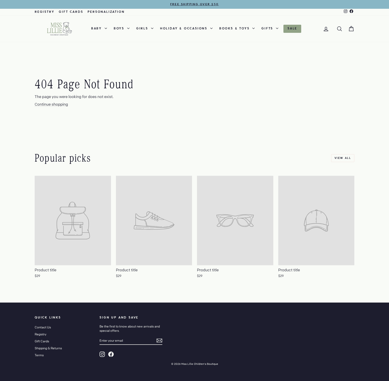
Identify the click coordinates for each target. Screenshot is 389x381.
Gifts (268, 28)
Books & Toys (235, 28)
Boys (120, 28)
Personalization (106, 11)
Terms (39, 355)
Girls (143, 28)
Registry (44, 11)
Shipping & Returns (48, 348)
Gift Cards (71, 11)
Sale (292, 28)
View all (343, 158)
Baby (97, 28)
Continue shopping (51, 104)
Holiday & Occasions (184, 28)
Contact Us (43, 327)
